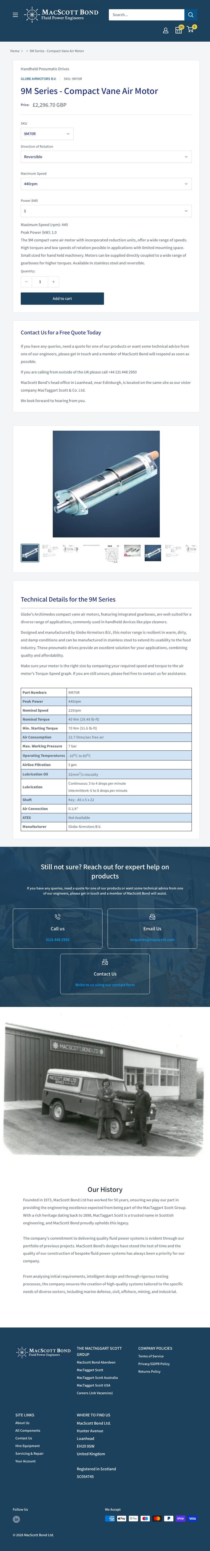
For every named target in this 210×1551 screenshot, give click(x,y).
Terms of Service (151, 1356)
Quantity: (28, 271)
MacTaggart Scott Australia (97, 1377)
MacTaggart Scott (90, 1370)
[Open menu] (15, 15)
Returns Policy (149, 1371)
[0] (190, 30)
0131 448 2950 (57, 939)
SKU (24, 123)
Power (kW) (29, 200)
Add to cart (62, 298)
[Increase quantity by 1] (53, 281)
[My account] (165, 30)
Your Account (25, 1461)
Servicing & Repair (29, 1453)
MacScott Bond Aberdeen (96, 1362)
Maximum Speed (34, 173)
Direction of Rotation (37, 146)
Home (14, 51)
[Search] (190, 14)
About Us (22, 1422)
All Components (27, 1430)
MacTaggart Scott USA (93, 1385)
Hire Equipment (27, 1445)
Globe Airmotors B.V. (38, 78)
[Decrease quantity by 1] (26, 281)
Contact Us (23, 1438)
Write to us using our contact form (105, 985)
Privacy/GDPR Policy (154, 1363)
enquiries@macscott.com (152, 939)
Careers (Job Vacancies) (95, 1393)
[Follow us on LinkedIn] (16, 1519)
